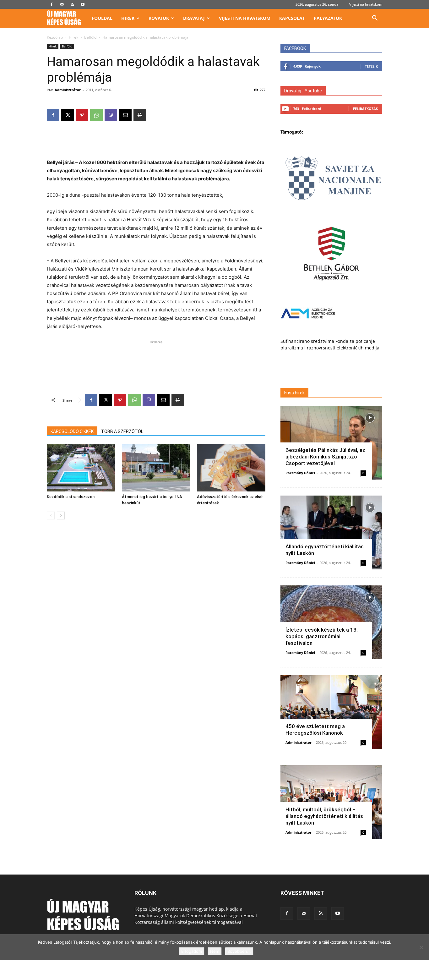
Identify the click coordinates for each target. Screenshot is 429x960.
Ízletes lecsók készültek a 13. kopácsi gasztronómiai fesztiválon (321, 636)
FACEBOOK (295, 48)
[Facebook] (51, 4)
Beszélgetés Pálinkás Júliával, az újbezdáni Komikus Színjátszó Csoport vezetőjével (325, 456)
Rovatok (159, 18)
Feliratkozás (365, 108)
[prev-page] (51, 515)
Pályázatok (328, 18)
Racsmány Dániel (300, 472)
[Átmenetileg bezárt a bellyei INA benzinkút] (156, 467)
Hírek (127, 18)
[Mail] (62, 4)
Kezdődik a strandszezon (71, 496)
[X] (67, 115)
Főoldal (102, 18)
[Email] (125, 115)
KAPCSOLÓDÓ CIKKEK (72, 431)
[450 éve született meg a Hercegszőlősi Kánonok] (331, 712)
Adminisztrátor (68, 89)
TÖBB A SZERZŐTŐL (122, 431)
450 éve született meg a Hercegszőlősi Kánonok (315, 729)
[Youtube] (82, 4)
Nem (214, 951)
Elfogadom (191, 951)
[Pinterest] (82, 115)
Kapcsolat (292, 18)
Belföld (90, 37)
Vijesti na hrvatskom (365, 4)
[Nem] (421, 947)
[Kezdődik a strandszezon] (81, 467)
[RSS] (72, 4)
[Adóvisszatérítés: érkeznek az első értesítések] (231, 467)
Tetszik (371, 66)
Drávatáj (194, 18)
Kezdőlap (55, 37)
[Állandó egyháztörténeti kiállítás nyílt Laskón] (331, 532)
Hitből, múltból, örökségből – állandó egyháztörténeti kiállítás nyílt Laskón (324, 816)
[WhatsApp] (96, 115)
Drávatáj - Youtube (303, 90)
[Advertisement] (156, 142)
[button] (374, 19)
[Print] (139, 115)
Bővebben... (239, 951)
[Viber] (111, 115)
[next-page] (61, 515)
